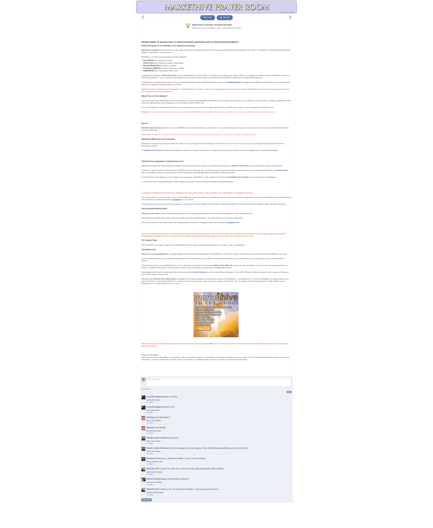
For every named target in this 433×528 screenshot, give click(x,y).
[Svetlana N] (143, 459)
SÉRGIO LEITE (153, 468)
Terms (257, 503)
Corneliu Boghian (154, 396)
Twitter (184, 503)
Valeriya (150, 417)
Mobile (263, 503)
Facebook (176, 503)
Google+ (168, 503)
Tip (147, 402)
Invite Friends (249, 503)
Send (289, 392)
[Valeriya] (143, 417)
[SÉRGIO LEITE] (143, 469)
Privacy (240, 503)
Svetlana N (152, 458)
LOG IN (226, 17)
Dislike (151, 402)
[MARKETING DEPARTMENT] (188, 26)
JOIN (209, 17)
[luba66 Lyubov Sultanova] (143, 438)
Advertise (270, 503)
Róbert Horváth (154, 479)
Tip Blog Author (146, 389)
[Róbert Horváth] (143, 479)
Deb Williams (202, 28)
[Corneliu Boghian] (143, 397)
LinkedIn (190, 503)
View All (292, 12)
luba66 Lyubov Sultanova (158, 438)
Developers (279, 503)
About (234, 503)
